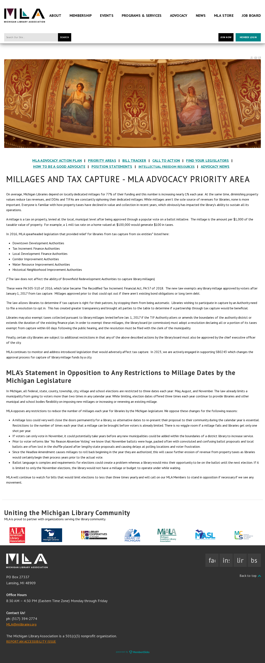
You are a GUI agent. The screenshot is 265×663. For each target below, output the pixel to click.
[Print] (255, 57)
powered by (122, 651)
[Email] (259, 57)
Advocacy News (215, 166)
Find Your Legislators (207, 160)
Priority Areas (102, 160)
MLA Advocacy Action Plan (57, 160)
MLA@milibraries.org (21, 624)
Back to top (249, 575)
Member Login (248, 37)
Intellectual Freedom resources (167, 167)
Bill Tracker (134, 160)
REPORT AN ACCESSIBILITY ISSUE (31, 641)
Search (64, 37)
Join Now (225, 37)
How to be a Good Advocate (59, 166)
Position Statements (112, 166)
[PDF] (251, 57)
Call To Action (166, 160)
